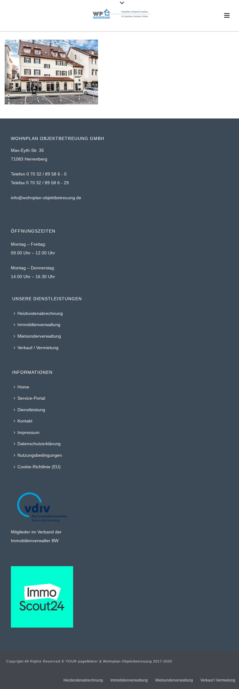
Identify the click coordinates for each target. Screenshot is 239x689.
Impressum (28, 432)
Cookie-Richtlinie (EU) (39, 466)
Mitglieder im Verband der (36, 531)
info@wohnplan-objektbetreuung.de (46, 197)
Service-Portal (31, 398)
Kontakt (24, 420)
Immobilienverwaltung (38, 324)
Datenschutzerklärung (39, 443)
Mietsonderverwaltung (39, 336)
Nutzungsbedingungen (39, 455)
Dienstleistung (31, 409)
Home (23, 386)
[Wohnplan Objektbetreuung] (119, 14)
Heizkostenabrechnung (40, 313)
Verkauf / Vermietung (38, 347)
